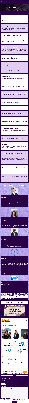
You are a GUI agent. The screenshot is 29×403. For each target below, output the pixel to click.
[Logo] (4, 2)
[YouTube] (5, 386)
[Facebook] (4, 386)
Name (2, 391)
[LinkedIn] (2, 386)
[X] (1, 386)
